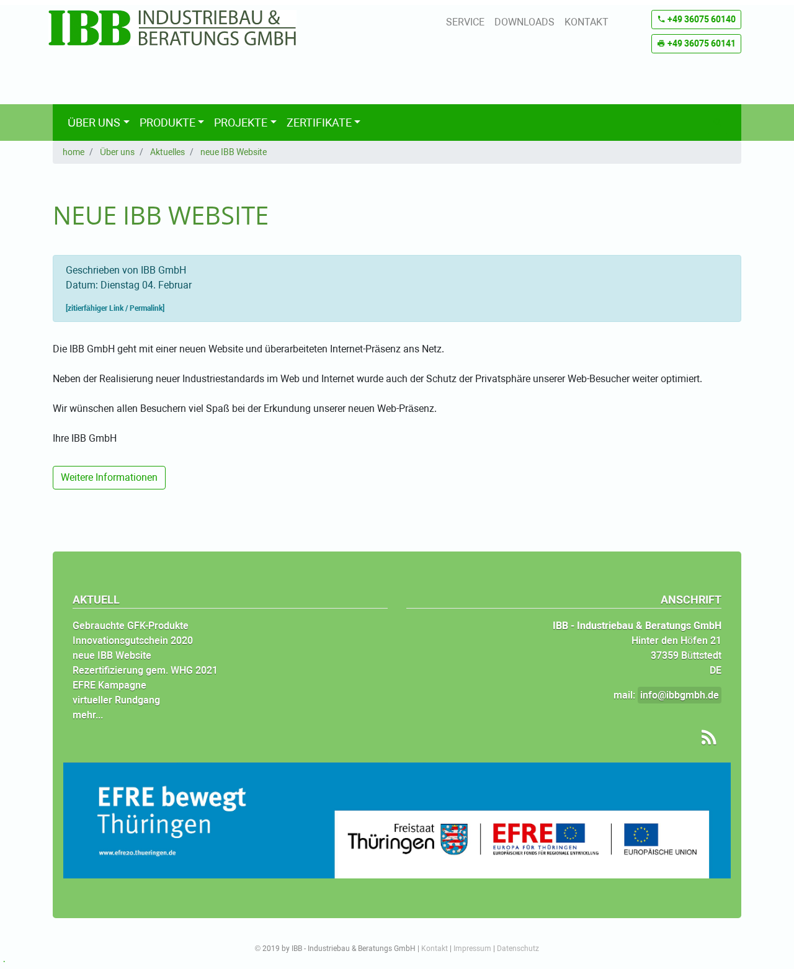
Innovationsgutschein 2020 (133, 640)
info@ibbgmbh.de (679, 695)
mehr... (88, 715)
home (73, 152)
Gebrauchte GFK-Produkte (131, 626)
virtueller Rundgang (116, 700)
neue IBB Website (233, 152)
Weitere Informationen (109, 477)
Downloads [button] (524, 22)
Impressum (472, 948)
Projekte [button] (240, 122)
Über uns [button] (94, 122)
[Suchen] (718, 122)
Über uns (117, 152)
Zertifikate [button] (319, 122)
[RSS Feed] (704, 737)
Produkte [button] (167, 122)
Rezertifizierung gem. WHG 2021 (145, 670)
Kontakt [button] (586, 22)
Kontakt (434, 948)
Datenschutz (518, 948)
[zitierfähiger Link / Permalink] (115, 308)
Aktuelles (167, 152)
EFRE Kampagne (109, 685)
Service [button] (465, 22)
